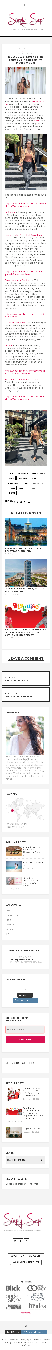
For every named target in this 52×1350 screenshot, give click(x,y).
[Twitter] (15, 1240)
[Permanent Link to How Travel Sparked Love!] (14, 871)
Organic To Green (31, 1129)
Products (11, 929)
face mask (22, 478)
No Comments (25, 54)
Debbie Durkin (38, 473)
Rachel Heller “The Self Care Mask (24, 234)
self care (11, 493)
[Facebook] (20, 1240)
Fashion (10, 924)
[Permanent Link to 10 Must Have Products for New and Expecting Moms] (14, 883)
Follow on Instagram (26, 1000)
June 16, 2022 (24, 48)
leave (26, 483)
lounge (22, 488)
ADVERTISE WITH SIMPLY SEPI (26, 1256)
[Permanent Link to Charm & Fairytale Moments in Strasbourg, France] (14, 855)
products (33, 488)
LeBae (8, 345)
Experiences (12, 915)
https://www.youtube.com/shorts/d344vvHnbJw (25, 315)
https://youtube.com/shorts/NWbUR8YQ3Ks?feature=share (25, 372)
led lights (38, 483)
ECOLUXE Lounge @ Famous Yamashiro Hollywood (25, 59)
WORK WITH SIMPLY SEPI (26, 1262)
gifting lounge (14, 483)
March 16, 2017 (12, 594)
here (36, 120)
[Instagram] (26, 1240)
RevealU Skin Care (15, 322)
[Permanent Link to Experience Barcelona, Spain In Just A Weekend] (26, 586)
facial (33, 478)
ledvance (11, 488)
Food (8, 920)
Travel (9, 911)
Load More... (25, 995)
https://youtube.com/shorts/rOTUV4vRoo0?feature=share (25, 205)
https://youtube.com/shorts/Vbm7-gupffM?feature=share (24, 273)
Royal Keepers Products (18, 280)
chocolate (23, 473)
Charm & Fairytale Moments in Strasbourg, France (32, 849)
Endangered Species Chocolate (22, 379)
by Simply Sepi (25, 51)
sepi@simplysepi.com (25, 959)
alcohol (10, 473)
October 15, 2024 (13, 638)
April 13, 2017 (11, 554)
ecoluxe (10, 478)
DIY (7, 934)
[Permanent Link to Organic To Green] (14, 1137)
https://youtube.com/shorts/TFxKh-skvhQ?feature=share (25, 398)
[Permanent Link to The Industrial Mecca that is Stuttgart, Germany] (26, 545)
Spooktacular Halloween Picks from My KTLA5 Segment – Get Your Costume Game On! (25, 632)
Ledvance (10, 212)
